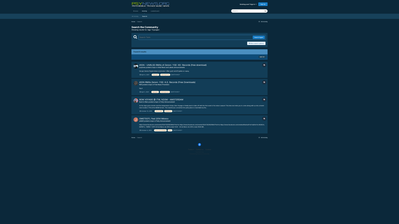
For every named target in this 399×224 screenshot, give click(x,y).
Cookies (208, 149)
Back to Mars (143, 102)
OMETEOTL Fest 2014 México (153, 118)
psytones (142, 67)
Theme (190, 149)
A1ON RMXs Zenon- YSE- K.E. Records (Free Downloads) (167, 82)
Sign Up (262, 4)
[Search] (265, 11)
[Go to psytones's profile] (136, 66)
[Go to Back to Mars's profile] (136, 100)
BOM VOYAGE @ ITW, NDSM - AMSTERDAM (161, 99)
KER (140, 84)
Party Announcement (168, 102)
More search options (257, 43)
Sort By (262, 57)
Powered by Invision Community (199, 154)
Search (144, 16)
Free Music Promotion (161, 84)
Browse (135, 11)
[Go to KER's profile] (136, 83)
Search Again (258, 37)
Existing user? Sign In (248, 4)
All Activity (135, 16)
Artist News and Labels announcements (171, 67)
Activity (144, 11)
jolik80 (141, 121)
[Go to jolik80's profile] (136, 119)
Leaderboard (155, 11)
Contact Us (199, 149)
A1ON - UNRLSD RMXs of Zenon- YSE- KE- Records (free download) (173, 65)
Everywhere (256, 11)
